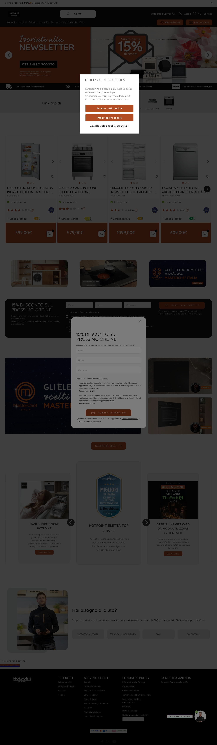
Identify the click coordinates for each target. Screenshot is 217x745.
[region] (109, 104)
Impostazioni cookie (109, 117)
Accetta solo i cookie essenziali (109, 125)
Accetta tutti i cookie (109, 108)
